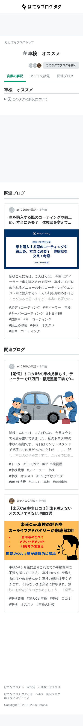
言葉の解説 (15, 76)
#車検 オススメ (42, 325)
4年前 (42, 500)
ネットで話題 (40, 76)
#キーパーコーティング (26, 313)
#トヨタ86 (54, 313)
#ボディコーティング (24, 307)
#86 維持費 (17, 482)
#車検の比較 (45, 604)
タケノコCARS (25, 500)
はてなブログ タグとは (18, 694)
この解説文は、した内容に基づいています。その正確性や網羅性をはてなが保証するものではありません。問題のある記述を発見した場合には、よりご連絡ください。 (26, 100)
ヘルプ (39, 694)
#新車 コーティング (24, 331)
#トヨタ (15, 464)
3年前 (43, 209)
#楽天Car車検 (37, 598)
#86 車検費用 (52, 464)
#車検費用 (16, 470)
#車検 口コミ (60, 598)
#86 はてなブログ (49, 476)
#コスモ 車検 (39, 482)
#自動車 (15, 319)
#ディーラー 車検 (57, 307)
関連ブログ (65, 76)
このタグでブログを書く (61, 65)
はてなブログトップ (16, 697)
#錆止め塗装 (18, 325)
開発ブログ (53, 694)
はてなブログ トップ (21, 42)
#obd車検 (60, 482)
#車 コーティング (37, 319)
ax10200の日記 (26, 209)
